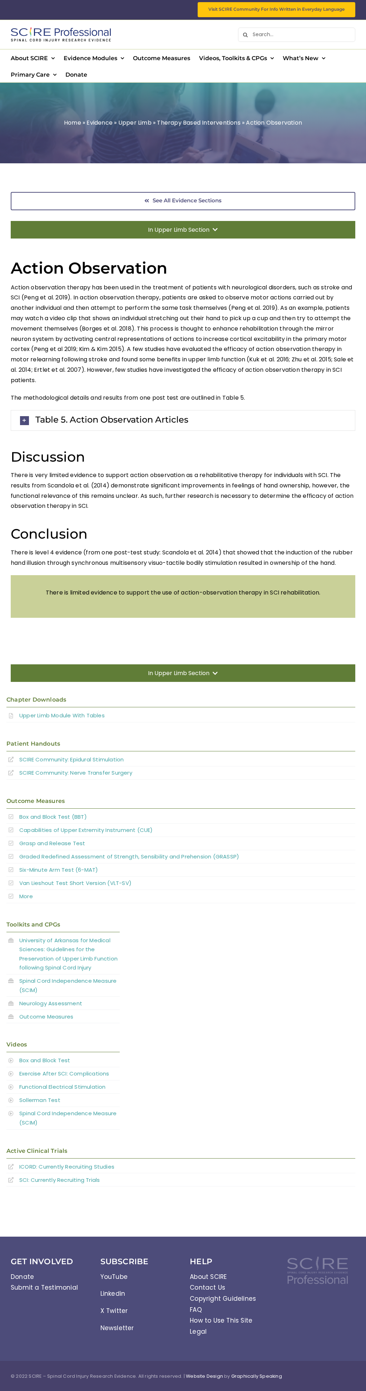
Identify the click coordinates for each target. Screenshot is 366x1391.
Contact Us (207, 1287)
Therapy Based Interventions (198, 123)
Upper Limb (135, 123)
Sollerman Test (39, 1100)
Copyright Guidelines (223, 1298)
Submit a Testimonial (44, 1287)
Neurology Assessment (50, 1003)
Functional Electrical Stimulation (62, 1087)
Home (72, 123)
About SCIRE (208, 1276)
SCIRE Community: (71, 759)
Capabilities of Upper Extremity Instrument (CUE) (86, 830)
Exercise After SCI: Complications (64, 1073)
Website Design (204, 1376)
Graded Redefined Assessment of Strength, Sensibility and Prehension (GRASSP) (129, 856)
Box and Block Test (44, 1060)
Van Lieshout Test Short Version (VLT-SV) (75, 883)
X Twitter (114, 1310)
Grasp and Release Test (52, 843)
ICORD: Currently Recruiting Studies (66, 1166)
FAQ (196, 1309)
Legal (198, 1331)
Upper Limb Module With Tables (62, 715)
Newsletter (117, 1328)
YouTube (114, 1276)
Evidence (99, 123)
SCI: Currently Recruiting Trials (59, 1180)
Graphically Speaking (256, 1376)
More (26, 896)
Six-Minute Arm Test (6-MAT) (58, 869)
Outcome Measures (46, 1016)
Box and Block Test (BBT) (53, 816)
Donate (22, 1276)
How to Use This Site (221, 1320)
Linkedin (112, 1293)
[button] (183, 420)
